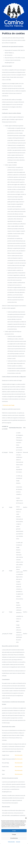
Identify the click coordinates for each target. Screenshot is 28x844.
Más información (18, 755)
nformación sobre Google (8, 405)
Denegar (14, 834)
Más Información (18, 766)
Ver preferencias (14, 838)
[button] (26, 818)
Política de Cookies (11, 841)
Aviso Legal (18, 841)
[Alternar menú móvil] (25, 28)
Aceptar (14, 830)
